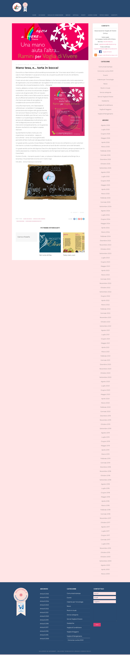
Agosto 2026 (105, 125)
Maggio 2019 (105, 446)
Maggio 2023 (105, 266)
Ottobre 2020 (105, 373)
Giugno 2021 (105, 339)
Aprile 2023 (105, 270)
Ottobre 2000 (105, 557)
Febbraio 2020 (105, 407)
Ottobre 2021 (105, 322)
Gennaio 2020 (105, 411)
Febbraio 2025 (105, 198)
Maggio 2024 (105, 223)
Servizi (68, 15)
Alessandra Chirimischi (39, 64)
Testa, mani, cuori (69, 255)
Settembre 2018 (105, 480)
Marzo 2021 (105, 352)
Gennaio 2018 (105, 514)
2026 (47, 594)
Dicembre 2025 (105, 159)
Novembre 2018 (105, 471)
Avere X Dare (92, 15)
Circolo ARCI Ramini (39, 218)
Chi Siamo (42, 15)
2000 (47, 638)
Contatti (114, 15)
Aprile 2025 (105, 189)
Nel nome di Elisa (45, 255)
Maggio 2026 (105, 138)
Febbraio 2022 (105, 309)
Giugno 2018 (105, 492)
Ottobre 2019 (105, 424)
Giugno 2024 (105, 219)
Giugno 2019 (105, 441)
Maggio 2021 (105, 343)
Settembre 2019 (105, 428)
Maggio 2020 (105, 394)
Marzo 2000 (105, 574)
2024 (47, 601)
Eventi (83, 15)
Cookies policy (85, 651)
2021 (46, 612)
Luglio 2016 (105, 544)
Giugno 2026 (105, 134)
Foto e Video (104, 15)
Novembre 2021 (105, 317)
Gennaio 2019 (105, 463)
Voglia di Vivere (107, 51)
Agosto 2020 (105, 381)
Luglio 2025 (105, 176)
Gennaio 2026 (105, 155)
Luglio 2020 (105, 386)
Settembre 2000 (105, 561)
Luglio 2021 (105, 334)
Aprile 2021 (105, 347)
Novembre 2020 (105, 369)
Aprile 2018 (105, 501)
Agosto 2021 (105, 330)
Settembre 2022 (105, 292)
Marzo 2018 (105, 505)
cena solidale (27, 218)
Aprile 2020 (105, 399)
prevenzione (20, 221)
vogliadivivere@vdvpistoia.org (107, 44)
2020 (47, 616)
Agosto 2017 (105, 527)
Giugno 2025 (105, 181)
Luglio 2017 (105, 531)
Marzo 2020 (105, 403)
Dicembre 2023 (105, 240)
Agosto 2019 (105, 433)
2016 (46, 631)
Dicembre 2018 (105, 467)
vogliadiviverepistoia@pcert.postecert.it (105, 48)
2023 (47, 605)
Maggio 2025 (105, 185)
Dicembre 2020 (105, 364)
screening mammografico (33, 221)
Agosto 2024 (105, 211)
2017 (46, 627)
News (82, 212)
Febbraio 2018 (105, 510)
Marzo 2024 (105, 232)
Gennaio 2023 (105, 279)
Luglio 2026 (105, 129)
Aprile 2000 (105, 569)
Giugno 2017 (105, 535)
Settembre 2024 (105, 206)
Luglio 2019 (105, 437)
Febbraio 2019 (105, 458)
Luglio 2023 (105, 258)
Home (34, 15)
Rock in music (105, 88)
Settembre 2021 (105, 326)
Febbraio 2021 (105, 356)
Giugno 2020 (105, 390)
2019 (46, 620)
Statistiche (105, 101)
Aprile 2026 (105, 142)
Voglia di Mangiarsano (105, 114)
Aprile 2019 (105, 450)
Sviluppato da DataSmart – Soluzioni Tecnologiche (56, 651)
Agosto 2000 (105, 565)
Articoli (76, 15)
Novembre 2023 (105, 245)
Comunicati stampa (105, 67)
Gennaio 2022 (105, 313)
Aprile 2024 (105, 228)
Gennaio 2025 (105, 202)
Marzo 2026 (105, 147)
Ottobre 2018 (105, 475)
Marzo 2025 (105, 193)
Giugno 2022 (105, 296)
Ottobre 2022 (105, 287)
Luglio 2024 (105, 215)
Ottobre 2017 (105, 522)
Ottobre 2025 (105, 164)
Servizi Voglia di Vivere (105, 97)
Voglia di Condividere (55, 15)
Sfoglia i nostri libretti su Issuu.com (107, 55)
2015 (46, 635)
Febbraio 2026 (105, 151)
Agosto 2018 (105, 484)
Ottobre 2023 (105, 249)
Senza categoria (105, 92)
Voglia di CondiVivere (105, 105)
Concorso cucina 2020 (105, 71)
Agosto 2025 (105, 172)
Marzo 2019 (105, 454)
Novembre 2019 (105, 420)
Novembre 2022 (105, 283)
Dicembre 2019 (105, 416)
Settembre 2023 (105, 253)
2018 (47, 624)
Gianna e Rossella (24, 237)
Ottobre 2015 (105, 552)
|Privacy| (77, 651)
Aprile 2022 (105, 300)
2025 (47, 597)
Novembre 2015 (105, 548)
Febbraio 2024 (105, 236)
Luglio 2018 (105, 488)
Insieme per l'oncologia (105, 79)
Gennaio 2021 (105, 360)
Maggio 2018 (105, 497)
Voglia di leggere (105, 109)
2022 (47, 609)
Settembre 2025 (105, 168)
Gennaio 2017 (105, 539)
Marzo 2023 (105, 275)
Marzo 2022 (105, 305)
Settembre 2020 (105, 377)
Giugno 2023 (105, 262)
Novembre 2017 (105, 518)
